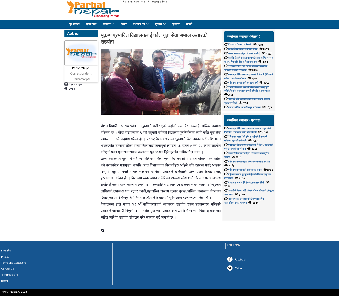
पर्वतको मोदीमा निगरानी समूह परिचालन (244, 107)
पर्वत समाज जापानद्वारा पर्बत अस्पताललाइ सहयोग (249, 161)
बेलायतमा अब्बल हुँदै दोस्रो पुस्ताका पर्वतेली (246, 182)
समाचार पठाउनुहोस (9, 274)
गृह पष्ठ (73, 24)
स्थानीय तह (139, 24)
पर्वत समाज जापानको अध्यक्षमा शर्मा (243, 82)
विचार (124, 24)
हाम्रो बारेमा (6, 250)
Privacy (5, 256)
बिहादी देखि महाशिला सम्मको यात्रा (242, 49)
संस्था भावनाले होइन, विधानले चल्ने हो (244, 53)
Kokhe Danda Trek (239, 44)
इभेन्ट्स (176, 24)
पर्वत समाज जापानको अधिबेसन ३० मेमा (244, 169)
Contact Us (7, 268)
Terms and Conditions (13, 262)
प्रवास (158, 24)
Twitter (238, 268)
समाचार (107, 24)
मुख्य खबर (91, 24)
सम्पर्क (189, 24)
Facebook (240, 259)
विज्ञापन (4, 281)
